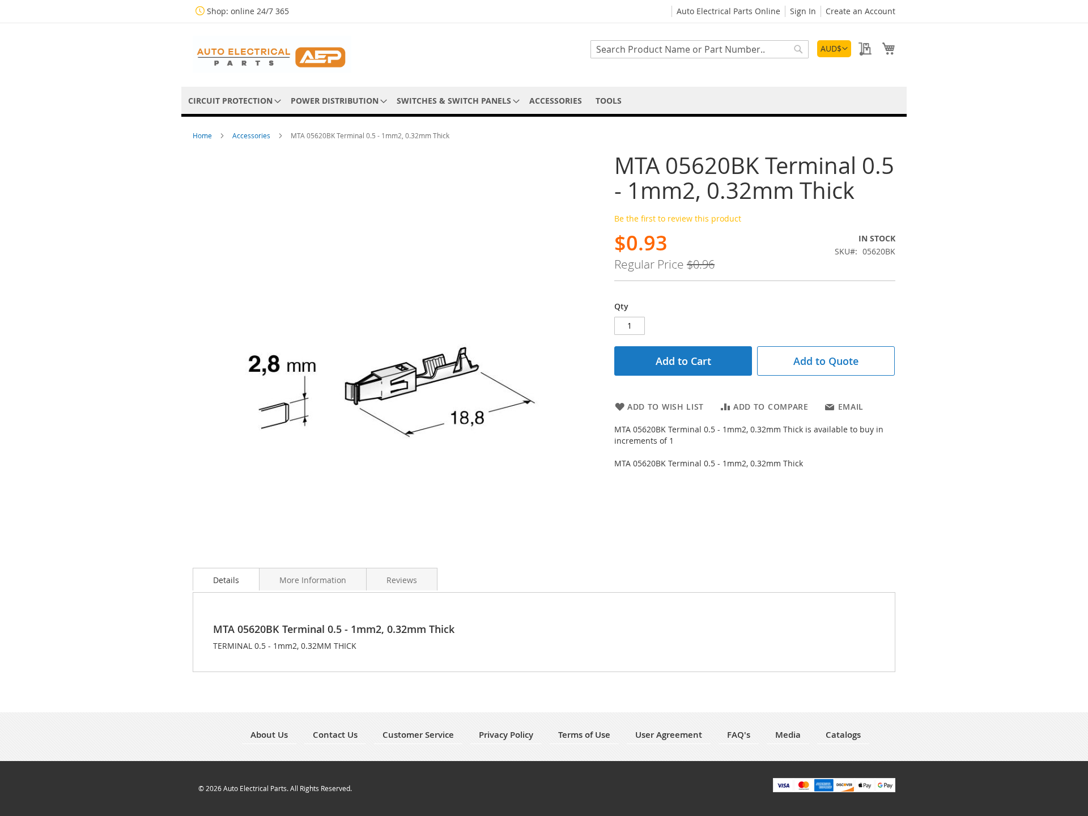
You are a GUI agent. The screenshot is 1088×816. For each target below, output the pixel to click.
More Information (312, 580)
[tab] (226, 579)
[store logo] (272, 54)
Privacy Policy (506, 735)
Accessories (252, 135)
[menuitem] (232, 100)
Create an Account (860, 11)
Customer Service (418, 735)
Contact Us (335, 735)
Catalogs (843, 735)
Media (788, 735)
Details (226, 580)
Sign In (803, 11)
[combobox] (699, 49)
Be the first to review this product (677, 218)
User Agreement (668, 735)
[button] (834, 48)
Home (203, 135)
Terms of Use (584, 735)
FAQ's (738, 735)
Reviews (401, 580)
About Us (269, 735)
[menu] (544, 100)
